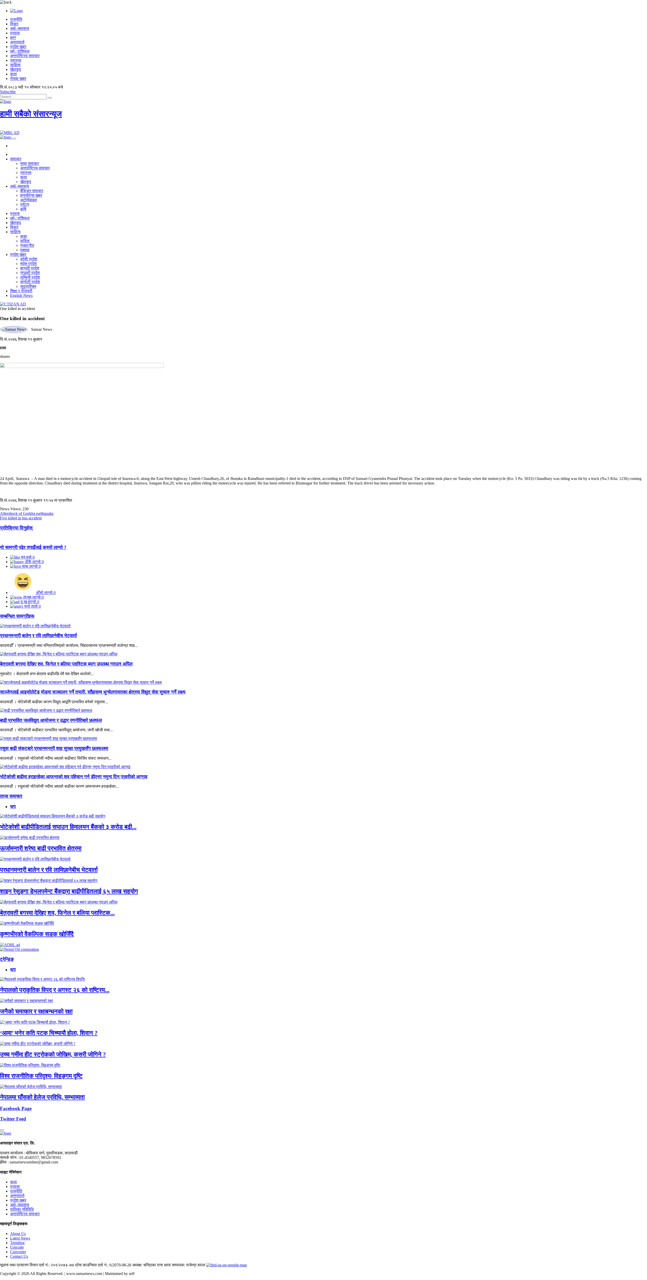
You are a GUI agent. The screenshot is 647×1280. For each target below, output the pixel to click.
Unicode (17, 1247)
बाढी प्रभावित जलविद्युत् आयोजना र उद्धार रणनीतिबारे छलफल (51, 720)
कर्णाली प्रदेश (30, 282)
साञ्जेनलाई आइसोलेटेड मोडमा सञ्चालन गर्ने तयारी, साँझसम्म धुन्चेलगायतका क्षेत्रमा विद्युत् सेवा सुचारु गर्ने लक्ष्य (93, 692)
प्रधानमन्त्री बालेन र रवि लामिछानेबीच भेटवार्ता (38, 635)
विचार (14, 24)
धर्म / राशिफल (20, 51)
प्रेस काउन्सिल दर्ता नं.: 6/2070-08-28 (103, 1265)
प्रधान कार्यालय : (12, 1153)
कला (13, 74)
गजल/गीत (27, 245)
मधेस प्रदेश (28, 263)
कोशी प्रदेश (28, 259)
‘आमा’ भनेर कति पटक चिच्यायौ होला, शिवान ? (49, 1033)
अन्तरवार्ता (17, 42)
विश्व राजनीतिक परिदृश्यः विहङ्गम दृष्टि (41, 1076)
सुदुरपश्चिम (28, 286)
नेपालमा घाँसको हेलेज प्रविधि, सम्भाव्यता (42, 1097)
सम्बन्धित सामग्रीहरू (17, 616)
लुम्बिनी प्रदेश (30, 277)
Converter (18, 1252)
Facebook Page (16, 1108)
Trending (17, 1243)
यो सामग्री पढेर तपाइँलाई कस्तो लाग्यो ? (33, 547)
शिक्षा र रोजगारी (21, 291)
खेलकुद (15, 69)
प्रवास (15, 33)
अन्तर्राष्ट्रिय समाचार (25, 56)
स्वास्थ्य (15, 60)
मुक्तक (25, 250)
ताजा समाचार (11, 796)
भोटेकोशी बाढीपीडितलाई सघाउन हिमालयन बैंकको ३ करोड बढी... (68, 827)
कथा (23, 236)
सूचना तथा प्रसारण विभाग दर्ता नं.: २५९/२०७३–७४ (37, 1265)
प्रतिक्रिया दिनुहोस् (16, 528)
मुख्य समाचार (29, 163)
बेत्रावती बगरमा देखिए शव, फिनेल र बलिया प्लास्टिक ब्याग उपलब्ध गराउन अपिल (66, 664)
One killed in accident (17, 308)
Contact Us (19, 1256)
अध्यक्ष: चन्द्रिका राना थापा (151, 1265)
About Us (18, 1233)
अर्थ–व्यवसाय (19, 28)
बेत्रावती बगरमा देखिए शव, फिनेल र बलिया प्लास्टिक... (57, 913)
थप (13, 806)
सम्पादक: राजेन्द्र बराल (188, 1265)
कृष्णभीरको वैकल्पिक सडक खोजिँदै (37, 934)
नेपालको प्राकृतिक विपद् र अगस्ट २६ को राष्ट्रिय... (54, 990)
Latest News (20, 1238)
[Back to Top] (2, 1130)
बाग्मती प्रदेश (29, 268)
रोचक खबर (18, 78)
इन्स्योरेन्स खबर (31, 195)
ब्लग (13, 37)
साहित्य (15, 65)
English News (21, 295)
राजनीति (16, 19)
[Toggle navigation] (14, 138)
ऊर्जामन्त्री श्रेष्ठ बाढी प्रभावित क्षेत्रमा (40, 848)
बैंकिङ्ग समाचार (31, 191)
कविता (25, 241)
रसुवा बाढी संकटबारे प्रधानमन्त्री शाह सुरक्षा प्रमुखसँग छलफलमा (54, 748)
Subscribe (8, 92)
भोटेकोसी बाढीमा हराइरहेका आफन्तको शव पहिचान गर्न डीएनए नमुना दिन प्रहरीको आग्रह (73, 776)
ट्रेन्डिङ (7, 959)
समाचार (15, 159)
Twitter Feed (13, 1118)
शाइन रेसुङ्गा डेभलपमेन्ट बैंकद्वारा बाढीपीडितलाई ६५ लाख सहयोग (69, 891)
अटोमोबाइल (28, 200)
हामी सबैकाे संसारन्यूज (31, 113)
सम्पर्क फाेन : (9, 1157)
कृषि (23, 209)
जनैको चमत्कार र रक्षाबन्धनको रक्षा (36, 1011)
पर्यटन (24, 204)
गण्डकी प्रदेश (30, 273)
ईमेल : (4, 1162)
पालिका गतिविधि (22, 1209)
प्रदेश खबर (18, 47)
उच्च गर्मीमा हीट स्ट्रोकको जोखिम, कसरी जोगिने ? (53, 1054)
